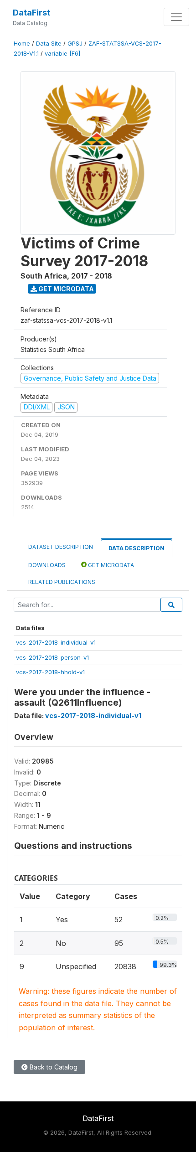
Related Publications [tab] (61, 582)
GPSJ (75, 43)
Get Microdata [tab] (110, 565)
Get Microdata (65, 289)
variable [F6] (62, 53)
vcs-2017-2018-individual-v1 (56, 642)
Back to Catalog (52, 1067)
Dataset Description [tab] (60, 546)
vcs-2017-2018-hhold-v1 (50, 672)
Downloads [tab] (47, 565)
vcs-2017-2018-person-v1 (52, 657)
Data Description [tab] (136, 548)
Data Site (49, 43)
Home (22, 43)
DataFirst (31, 12)
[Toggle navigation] (176, 17)
